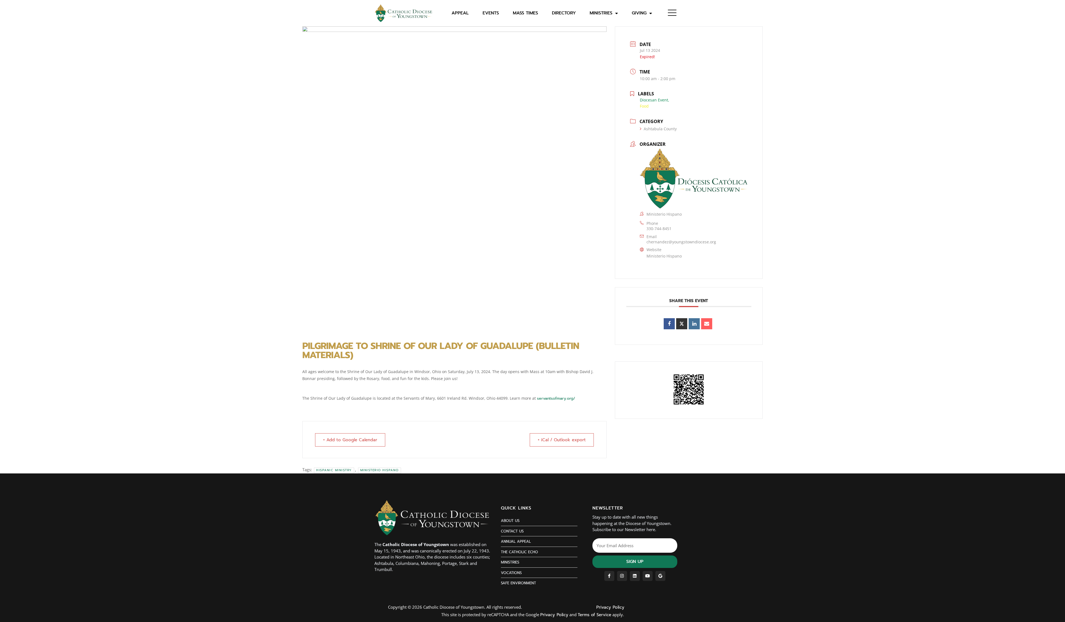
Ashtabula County (660, 128)
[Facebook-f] (609, 576)
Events (491, 13)
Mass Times (525, 13)
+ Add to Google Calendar (350, 440)
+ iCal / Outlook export (562, 440)
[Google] (660, 576)
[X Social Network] (681, 323)
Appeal (460, 13)
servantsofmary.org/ (556, 398)
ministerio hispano (379, 470)
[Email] (706, 323)
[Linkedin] (694, 323)
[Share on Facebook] (669, 323)
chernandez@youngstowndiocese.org (681, 242)
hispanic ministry (334, 470)
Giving (639, 13)
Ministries (601, 13)
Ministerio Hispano (664, 256)
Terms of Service (594, 615)
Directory (564, 13)
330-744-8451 (658, 228)
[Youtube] (648, 576)
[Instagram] (622, 576)
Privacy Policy (610, 607)
